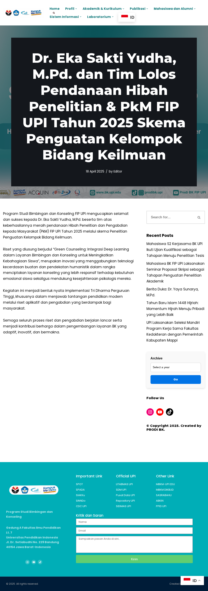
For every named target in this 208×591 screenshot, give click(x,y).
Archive (156, 358)
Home (55, 9)
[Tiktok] (40, 562)
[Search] (199, 217)
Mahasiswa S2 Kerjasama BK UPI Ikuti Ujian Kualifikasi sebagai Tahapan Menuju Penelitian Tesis (175, 249)
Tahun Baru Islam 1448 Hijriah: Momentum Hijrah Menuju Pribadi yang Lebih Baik (175, 308)
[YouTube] (160, 412)
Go (175, 379)
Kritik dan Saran (89, 515)
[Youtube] (33, 562)
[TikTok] (169, 412)
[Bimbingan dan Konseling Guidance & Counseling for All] (23, 13)
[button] (76, 9)
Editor (118, 171)
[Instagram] (150, 412)
